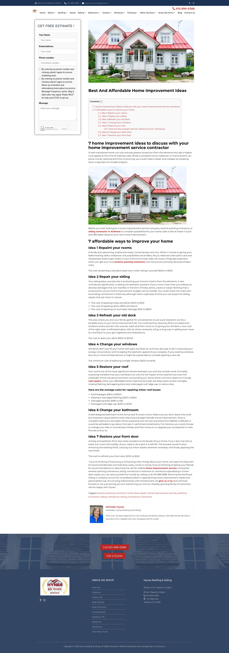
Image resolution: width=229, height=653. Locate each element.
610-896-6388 (73, 3)
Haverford (96, 622)
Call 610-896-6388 (114, 547)
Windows (118, 13)
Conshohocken (99, 612)
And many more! (100, 631)
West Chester (98, 602)
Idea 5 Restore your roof (111, 125)
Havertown (97, 627)
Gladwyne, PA (98, 617)
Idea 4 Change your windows (114, 122)
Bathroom (93, 13)
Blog (180, 13)
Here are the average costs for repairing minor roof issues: (134, 129)
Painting (131, 13)
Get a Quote (114, 555)
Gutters (106, 13)
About (51, 13)
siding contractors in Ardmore (136, 497)
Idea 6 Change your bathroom (115, 132)
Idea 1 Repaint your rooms (112, 113)
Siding (81, 13)
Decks (73, 13)
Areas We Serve (165, 13)
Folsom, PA (97, 597)
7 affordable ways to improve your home (114, 110)
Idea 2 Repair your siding (112, 116)
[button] (101, 101)
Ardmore (96, 587)
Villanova (96, 592)
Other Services (147, 13)
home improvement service (162, 493)
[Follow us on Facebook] (40, 600)
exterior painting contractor (111, 493)
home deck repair (136, 493)
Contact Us (189, 13)
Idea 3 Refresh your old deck (114, 119)
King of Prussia (99, 607)
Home (43, 13)
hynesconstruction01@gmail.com (97, 3)
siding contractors (109, 497)
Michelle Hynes (115, 507)
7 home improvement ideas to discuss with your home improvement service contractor (136, 106)
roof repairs (94, 381)
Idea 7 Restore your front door (114, 135)
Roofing (61, 13)
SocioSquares (158, 646)
